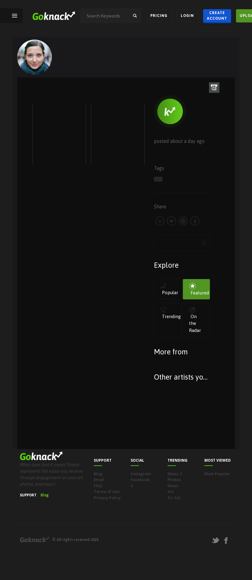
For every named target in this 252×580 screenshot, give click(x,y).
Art (170, 491)
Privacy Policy (107, 497)
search (134, 15)
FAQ (98, 485)
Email (99, 479)
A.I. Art (173, 497)
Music (173, 485)
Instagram (141, 473)
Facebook (140, 479)
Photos (174, 479)
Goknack (34, 539)
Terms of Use (107, 491)
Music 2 (174, 473)
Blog (45, 495)
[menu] (14, 15)
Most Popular (217, 473)
